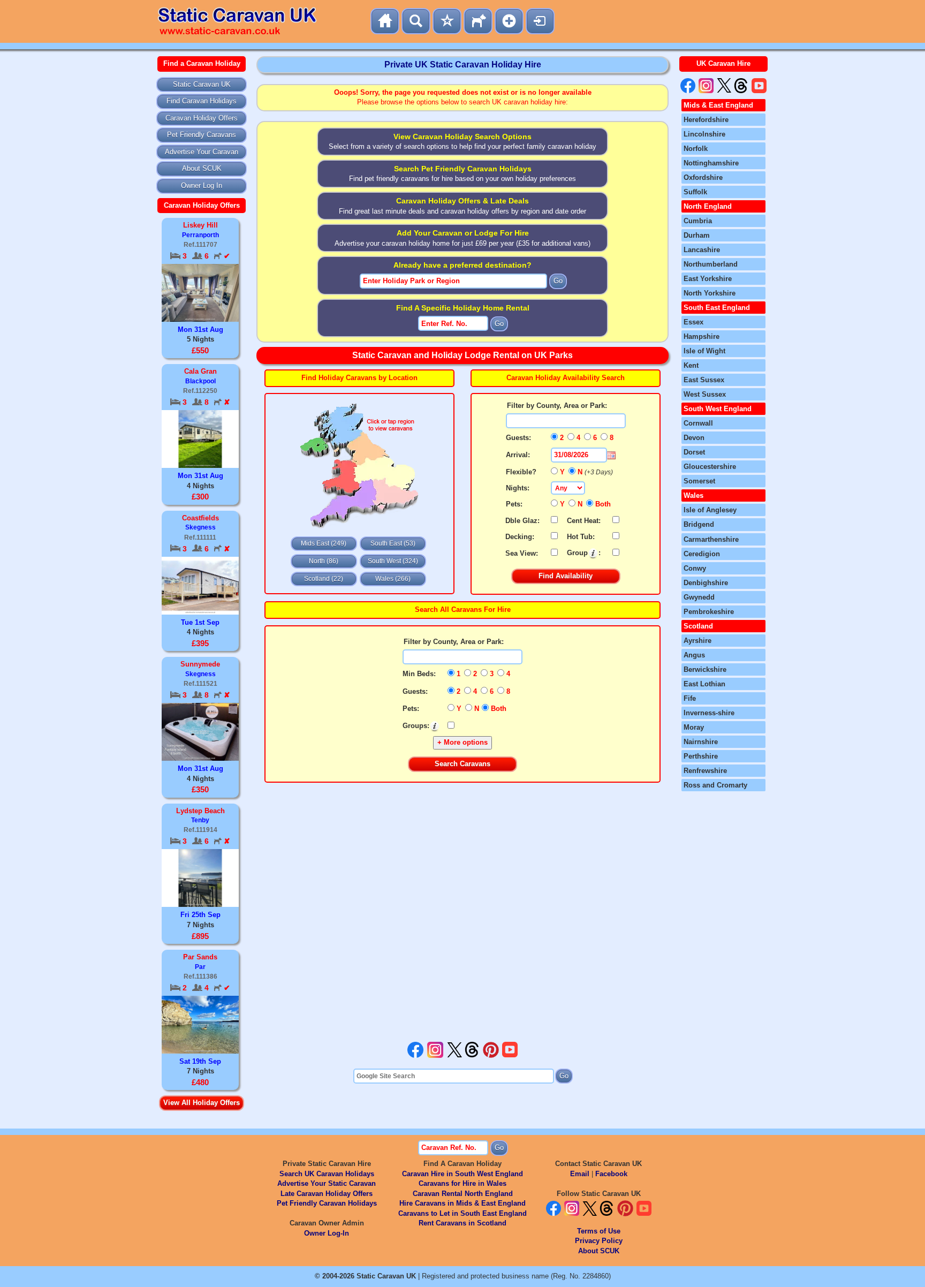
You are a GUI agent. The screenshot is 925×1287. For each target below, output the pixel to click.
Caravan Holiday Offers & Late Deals (462, 200)
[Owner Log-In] (540, 21)
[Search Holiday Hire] (416, 21)
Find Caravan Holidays (201, 101)
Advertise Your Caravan (201, 152)
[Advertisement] (462, 912)
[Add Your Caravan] (509, 21)
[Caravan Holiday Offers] (447, 21)
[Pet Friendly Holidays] (478, 21)
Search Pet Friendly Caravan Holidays (463, 168)
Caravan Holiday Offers (201, 118)
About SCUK (202, 168)
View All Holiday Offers (201, 1103)
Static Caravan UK (202, 84)
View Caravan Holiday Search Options (462, 136)
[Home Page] (384, 21)
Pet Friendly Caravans (201, 135)
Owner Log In (201, 185)
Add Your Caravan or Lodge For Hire (463, 233)
